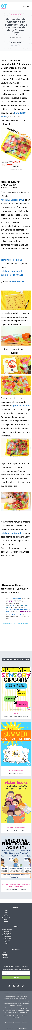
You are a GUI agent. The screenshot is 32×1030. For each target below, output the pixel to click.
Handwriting (7, 940)
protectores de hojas (11, 260)
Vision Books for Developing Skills (16, 830)
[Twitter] (23, 986)
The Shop (6, 919)
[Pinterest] (18, 986)
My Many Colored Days (12, 200)
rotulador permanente (12, 271)
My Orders (4, 954)
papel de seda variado (12, 275)
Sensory (16, 713)
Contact (6, 921)
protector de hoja (22, 406)
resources (22, 827)
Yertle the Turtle (13, 601)
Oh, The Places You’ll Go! (16, 614)
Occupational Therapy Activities (20, 768)
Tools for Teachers (7, 931)
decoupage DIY (18, 282)
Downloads (5, 957)
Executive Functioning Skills (17, 882)
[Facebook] (9, 986)
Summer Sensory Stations (16, 773)
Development (13, 825)
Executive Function (7, 935)
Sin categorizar (16, 15)
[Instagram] (14, 986)
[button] (24, 6)
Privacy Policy (23, 1028)
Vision (6, 943)
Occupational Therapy (13, 827)
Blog (6, 914)
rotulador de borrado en (13, 533)
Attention (7, 825)
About (6, 912)
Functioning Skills (7, 938)
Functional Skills (22, 825)
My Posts (5, 955)
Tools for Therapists (7, 929)
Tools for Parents (7, 933)
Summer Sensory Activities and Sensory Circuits (16, 716)
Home (6, 910)
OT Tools (6, 915)
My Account (5, 952)
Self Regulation (13, 770)
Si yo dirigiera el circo (15, 598)
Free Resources (7, 768)
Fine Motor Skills (7, 936)
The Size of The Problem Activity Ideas (16, 889)
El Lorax (12, 605)
